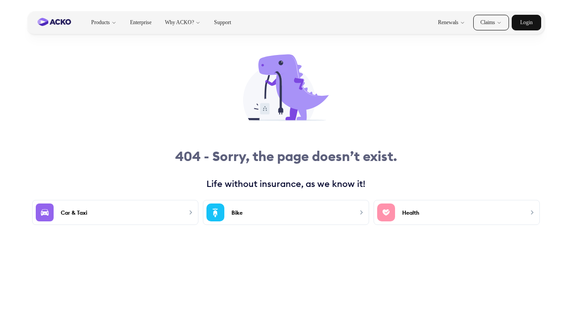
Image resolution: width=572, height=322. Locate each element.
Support (222, 22)
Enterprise (140, 22)
